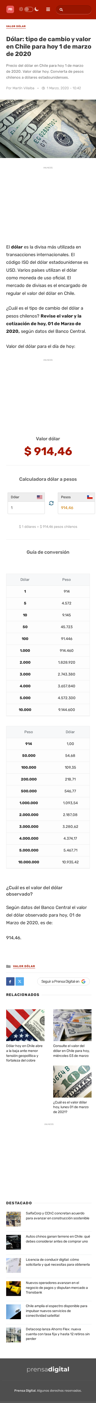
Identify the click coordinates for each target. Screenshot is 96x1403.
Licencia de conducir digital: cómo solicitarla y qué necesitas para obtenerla (58, 1262)
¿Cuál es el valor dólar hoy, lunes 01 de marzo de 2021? (71, 1107)
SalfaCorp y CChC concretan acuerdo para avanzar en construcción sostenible (57, 1215)
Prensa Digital (24, 1390)
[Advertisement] (48, 202)
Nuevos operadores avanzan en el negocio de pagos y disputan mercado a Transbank (57, 1288)
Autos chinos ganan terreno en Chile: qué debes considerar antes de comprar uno (58, 1238)
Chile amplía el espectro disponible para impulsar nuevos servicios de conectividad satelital (56, 1311)
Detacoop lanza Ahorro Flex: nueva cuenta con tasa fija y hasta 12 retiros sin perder (58, 1334)
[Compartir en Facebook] (10, 981)
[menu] (46, 7)
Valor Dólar (24, 966)
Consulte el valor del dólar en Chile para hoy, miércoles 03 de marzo (71, 1051)
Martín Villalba (23, 88)
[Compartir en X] (20, 981)
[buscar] (60, 9)
